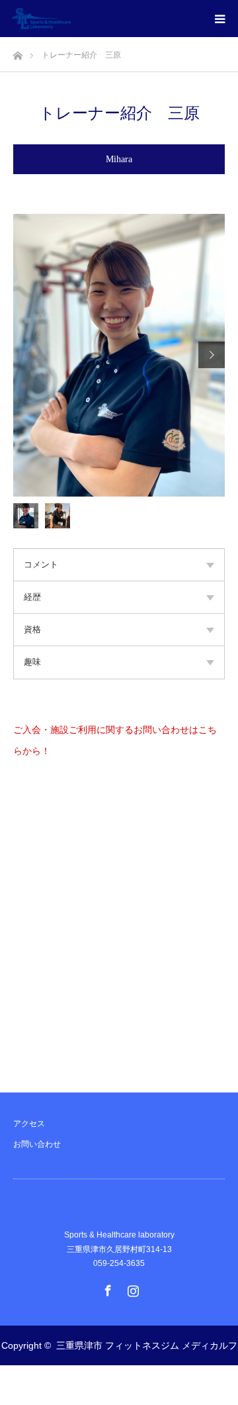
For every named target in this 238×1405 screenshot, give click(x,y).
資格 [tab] (32, 629)
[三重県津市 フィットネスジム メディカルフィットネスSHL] (71, 18)
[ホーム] (17, 52)
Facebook (106, 1288)
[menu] (219, 18)
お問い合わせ (37, 1144)
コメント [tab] (41, 564)
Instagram (131, 1288)
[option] (119, 355)
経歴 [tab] (32, 597)
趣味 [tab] (32, 662)
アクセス (29, 1123)
